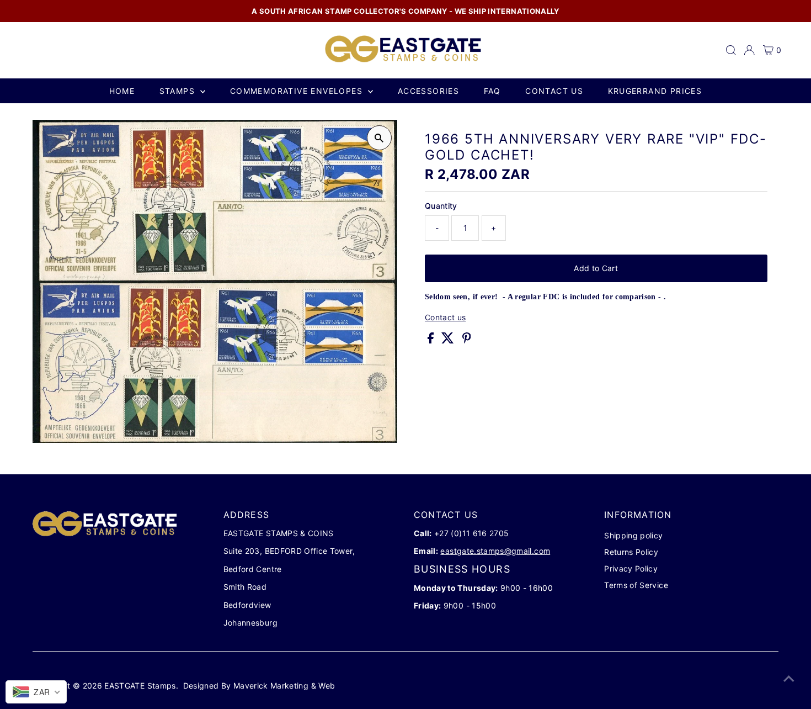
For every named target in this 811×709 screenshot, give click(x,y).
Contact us (554, 91)
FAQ (492, 91)
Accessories (428, 91)
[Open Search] (731, 50)
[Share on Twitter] (448, 340)
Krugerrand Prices (655, 91)
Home (122, 91)
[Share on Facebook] (432, 340)
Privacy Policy (631, 568)
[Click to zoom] (379, 137)
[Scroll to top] (789, 679)
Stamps (178, 91)
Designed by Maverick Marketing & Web (259, 685)
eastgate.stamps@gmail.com (495, 550)
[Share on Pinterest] (466, 340)
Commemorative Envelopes (298, 91)
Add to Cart (596, 268)
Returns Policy (631, 552)
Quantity (441, 205)
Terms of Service (636, 585)
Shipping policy (633, 535)
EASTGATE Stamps (139, 685)
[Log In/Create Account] (749, 50)
